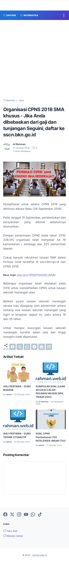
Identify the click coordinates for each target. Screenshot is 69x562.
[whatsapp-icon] (33, 514)
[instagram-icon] (19, 514)
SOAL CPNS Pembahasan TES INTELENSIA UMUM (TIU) (51, 437)
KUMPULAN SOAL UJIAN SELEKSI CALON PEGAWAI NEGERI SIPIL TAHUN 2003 (50, 391)
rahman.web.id (39, 555)
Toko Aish (12, 530)
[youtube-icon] (26, 514)
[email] (49, 347)
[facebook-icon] (5, 514)
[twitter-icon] (12, 514)
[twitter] (20, 347)
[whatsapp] (27, 347)
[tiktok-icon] (40, 514)
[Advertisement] (34, 56)
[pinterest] (41, 347)
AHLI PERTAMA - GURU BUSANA (17, 388)
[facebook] (12, 347)
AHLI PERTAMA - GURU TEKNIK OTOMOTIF (17, 435)
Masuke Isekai (14, 535)
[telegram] (34, 347)
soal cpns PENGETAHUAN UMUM (36, 274)
